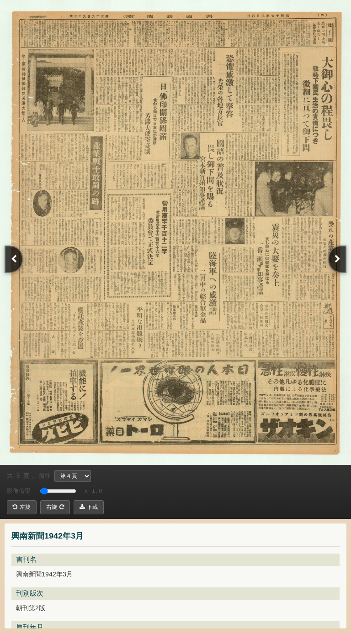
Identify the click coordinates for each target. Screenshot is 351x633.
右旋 (51, 507)
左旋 (25, 507)
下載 (92, 507)
